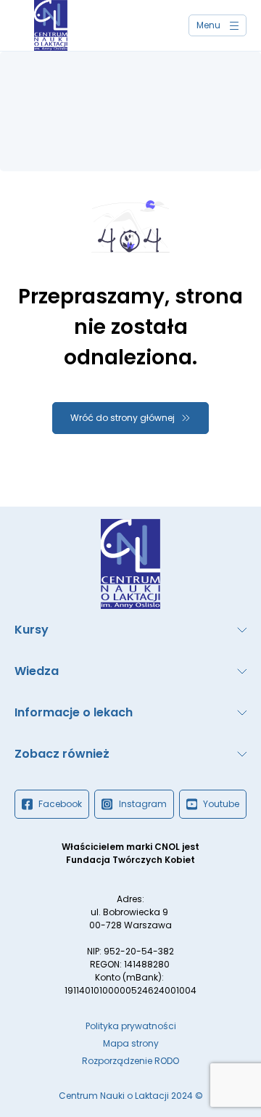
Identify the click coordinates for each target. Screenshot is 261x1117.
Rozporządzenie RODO (130, 1061)
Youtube (221, 804)
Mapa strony (131, 1043)
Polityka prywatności (131, 1026)
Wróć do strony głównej (122, 418)
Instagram (143, 804)
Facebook (60, 804)
